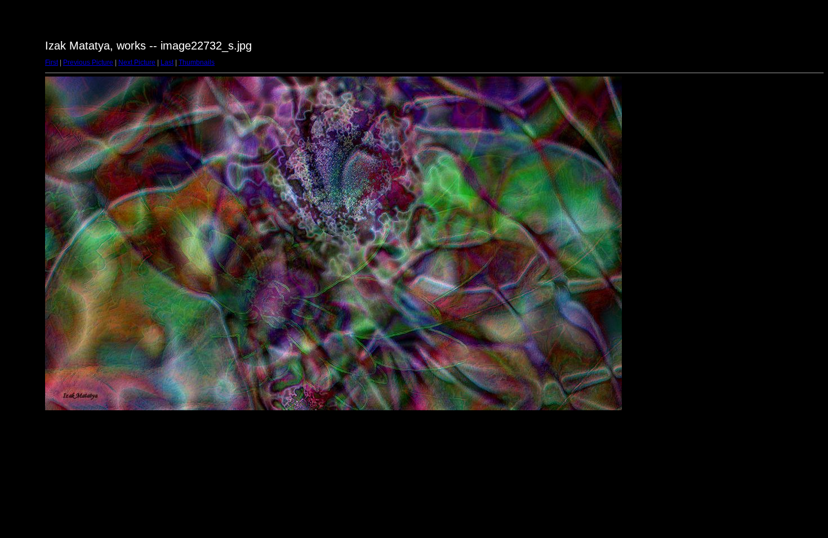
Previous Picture (88, 62)
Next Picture (136, 62)
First (51, 62)
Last (167, 62)
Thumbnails (197, 62)
